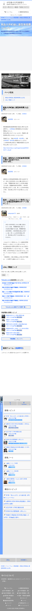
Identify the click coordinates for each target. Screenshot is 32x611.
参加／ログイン (24, 7)
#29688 (24, 208)
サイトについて (24, 605)
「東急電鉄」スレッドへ (16, 338)
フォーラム (9, 588)
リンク (9, 605)
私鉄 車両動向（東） (9, 593)
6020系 (21, 138)
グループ (24, 598)
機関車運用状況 (24, 588)
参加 (17, 7)
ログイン (11, 7)
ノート (24, 600)
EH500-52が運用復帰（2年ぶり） (16, 511)
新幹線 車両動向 (9, 595)
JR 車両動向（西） (24, 590)
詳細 (4, 581)
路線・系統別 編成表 (24, 595)
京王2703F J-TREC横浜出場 (15, 507)
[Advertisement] (16, 54)
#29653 (24, 113)
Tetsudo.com (5, 280)
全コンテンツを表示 (16, 15)
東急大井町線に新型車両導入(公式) (15, 97)
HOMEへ (24, 560)
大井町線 (12, 129)
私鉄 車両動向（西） (24, 593)
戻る (8, 560)
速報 (9, 598)
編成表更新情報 (9, 600)
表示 (21, 218)
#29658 (24, 166)
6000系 (16, 138)
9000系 (7, 140)
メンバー (9, 603)
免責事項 (19, 348)
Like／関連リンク (10, 100)
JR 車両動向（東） (9, 590)
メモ (5, 7)
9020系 (12, 140)
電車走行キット (24, 603)
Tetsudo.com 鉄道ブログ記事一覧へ (16, 307)
